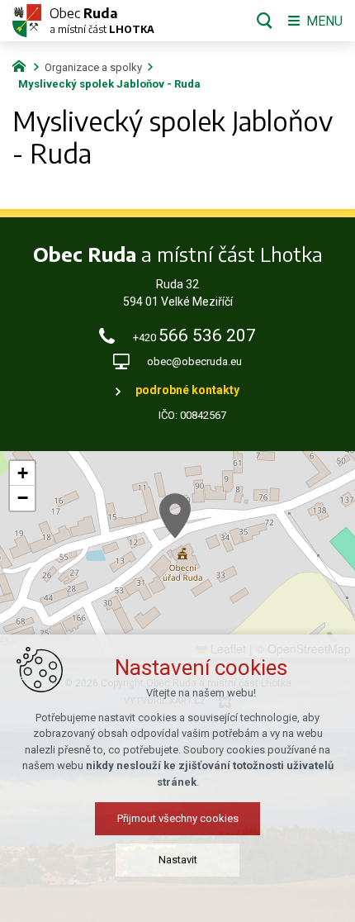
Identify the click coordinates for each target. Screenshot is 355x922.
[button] (175, 516)
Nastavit (178, 859)
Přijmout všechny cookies (178, 818)
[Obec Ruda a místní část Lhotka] (26, 20)
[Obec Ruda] (23, 64)
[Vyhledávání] (264, 20)
